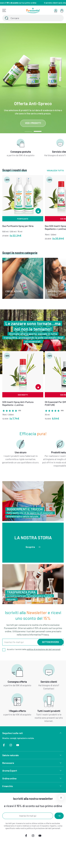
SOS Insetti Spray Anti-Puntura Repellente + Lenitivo (17, 403)
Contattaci (48, 688)
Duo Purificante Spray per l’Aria (17, 226)
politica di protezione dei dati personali (43, 649)
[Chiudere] (59, 18)
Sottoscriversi (50, 642)
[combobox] (30, 18)
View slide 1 (28, 130)
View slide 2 (37, 130)
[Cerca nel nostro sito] (6, 18)
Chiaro (53, 18)
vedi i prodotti (33, 123)
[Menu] (4, 10)
